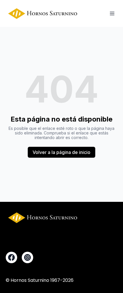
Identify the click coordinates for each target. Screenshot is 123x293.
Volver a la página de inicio (61, 152)
